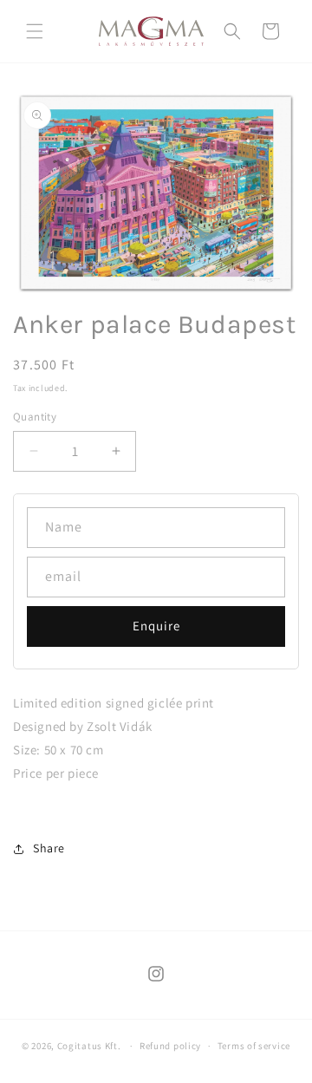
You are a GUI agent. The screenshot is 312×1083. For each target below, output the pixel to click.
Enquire (156, 625)
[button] (35, 31)
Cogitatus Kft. (89, 1046)
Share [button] (49, 848)
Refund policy (170, 1046)
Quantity (34, 416)
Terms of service (254, 1046)
